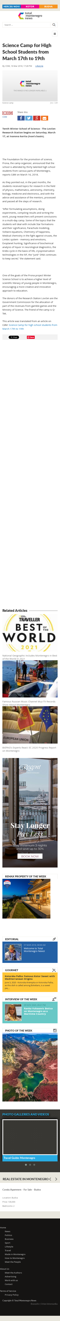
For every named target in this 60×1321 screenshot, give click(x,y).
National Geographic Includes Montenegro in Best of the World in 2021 (29, 657)
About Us (4, 1268)
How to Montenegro (15, 1258)
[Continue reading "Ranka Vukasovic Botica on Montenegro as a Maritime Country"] (13, 1012)
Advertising (10, 1276)
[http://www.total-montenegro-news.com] (30, 16)
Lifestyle (39, 66)
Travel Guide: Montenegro (19, 1158)
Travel (8, 1250)
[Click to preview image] (30, 85)
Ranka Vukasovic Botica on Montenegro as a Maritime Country (38, 1011)
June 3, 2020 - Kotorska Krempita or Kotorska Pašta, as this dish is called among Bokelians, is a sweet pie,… (29, 985)
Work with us (11, 1280)
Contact (8, 1284)
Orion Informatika (49, 1303)
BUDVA (48, 6)
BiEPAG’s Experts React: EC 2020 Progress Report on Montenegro (29, 749)
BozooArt (35, 1303)
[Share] (21, 118)
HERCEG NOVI (12, 6)
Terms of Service (8, 1291)
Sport (7, 1242)
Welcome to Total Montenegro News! (34, 950)
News (7, 1231)
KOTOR (30, 6)
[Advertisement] (30, 474)
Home (3, 1227)
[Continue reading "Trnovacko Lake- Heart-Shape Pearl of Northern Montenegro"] (30, 1066)
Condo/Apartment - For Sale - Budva (21, 1189)
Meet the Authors (13, 1272)
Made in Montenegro (15, 1254)
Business (9, 1239)
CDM (7, 66)
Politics (8, 1235)
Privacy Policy (12, 1294)
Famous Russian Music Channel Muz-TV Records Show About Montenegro (28, 703)
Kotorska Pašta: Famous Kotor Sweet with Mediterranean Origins (30, 977)
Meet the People (13, 1261)
